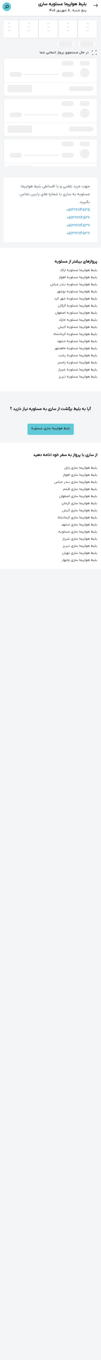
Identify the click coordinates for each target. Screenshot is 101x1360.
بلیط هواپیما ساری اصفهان (78, 496)
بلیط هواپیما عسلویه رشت (77, 355)
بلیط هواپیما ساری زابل (80, 467)
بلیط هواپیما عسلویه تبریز (78, 376)
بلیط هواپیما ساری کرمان (79, 503)
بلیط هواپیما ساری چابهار (79, 560)
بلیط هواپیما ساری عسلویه (50, 428)
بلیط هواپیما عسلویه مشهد (77, 341)
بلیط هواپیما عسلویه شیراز (77, 369)
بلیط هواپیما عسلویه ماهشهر (75, 348)
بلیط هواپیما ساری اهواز (80, 475)
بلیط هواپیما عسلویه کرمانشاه (75, 334)
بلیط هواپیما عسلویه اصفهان (76, 312)
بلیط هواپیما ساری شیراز (79, 539)
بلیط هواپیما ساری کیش (79, 510)
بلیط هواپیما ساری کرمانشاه (77, 517)
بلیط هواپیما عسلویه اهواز (78, 277)
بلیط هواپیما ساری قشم (80, 489)
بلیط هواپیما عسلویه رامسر (77, 362)
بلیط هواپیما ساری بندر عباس (75, 482)
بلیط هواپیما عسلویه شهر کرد (75, 298)
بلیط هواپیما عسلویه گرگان (77, 305)
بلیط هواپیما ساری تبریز (80, 546)
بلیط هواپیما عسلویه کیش (77, 327)
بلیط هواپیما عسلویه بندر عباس (73, 284)
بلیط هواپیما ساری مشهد (79, 524)
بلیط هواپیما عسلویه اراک (78, 270)
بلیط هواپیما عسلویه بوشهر (77, 291)
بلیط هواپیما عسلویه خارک (78, 320)
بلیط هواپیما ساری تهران (79, 553)
